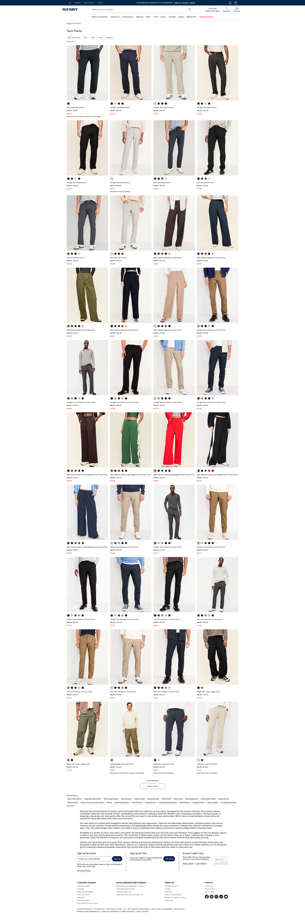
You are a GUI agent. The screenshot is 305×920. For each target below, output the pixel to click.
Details (192, 3)
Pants (109, 803)
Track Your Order (83, 895)
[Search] (189, 9)
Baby (181, 17)
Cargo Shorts (150, 803)
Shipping (80, 889)
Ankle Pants (184, 803)
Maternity (191, 17)
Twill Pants (166, 799)
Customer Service (83, 886)
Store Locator (210, 889)
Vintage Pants (198, 803)
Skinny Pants (212, 803)
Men (148, 17)
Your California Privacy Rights (138, 909)
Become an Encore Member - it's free (129, 886)
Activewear (127, 17)
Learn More (200, 863)
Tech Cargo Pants (111, 799)
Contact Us (209, 886)
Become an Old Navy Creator (175, 897)
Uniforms (115, 17)
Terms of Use (155, 909)
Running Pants (192, 799)
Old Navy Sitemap (171, 886)
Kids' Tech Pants (74, 799)
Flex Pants (178, 799)
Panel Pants (137, 803)
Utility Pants (126, 799)
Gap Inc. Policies (142, 911)
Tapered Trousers (122, 803)
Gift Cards (80, 897)
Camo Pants (223, 799)
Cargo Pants (140, 799)
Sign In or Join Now (182, 3)
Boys (163, 17)
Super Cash (169, 900)
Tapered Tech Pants (92, 799)
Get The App (209, 892)
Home (69, 23)
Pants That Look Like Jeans (92, 803)
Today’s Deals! (206, 17)
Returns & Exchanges (85, 892)
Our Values (169, 892)
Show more (70, 806)
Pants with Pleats (208, 799)
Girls (155, 17)
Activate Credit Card (123, 892)
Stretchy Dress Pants (168, 803)
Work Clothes (153, 799)
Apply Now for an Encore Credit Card (129, 895)
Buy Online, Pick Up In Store (87, 903)
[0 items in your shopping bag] (235, 2)
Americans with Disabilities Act (88, 911)
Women (140, 17)
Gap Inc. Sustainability (173, 895)
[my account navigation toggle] (230, 2)
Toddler (172, 17)
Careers (168, 889)
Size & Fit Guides (83, 900)
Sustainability (167, 909)
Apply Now (188, 863)
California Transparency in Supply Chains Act (117, 911)
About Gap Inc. (179, 909)
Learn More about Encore (125, 889)
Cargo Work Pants (228, 803)
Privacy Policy (84, 870)
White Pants (73, 803)
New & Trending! (100, 17)
